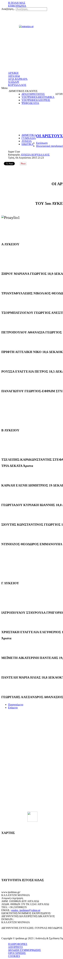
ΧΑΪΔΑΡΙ (13, 82)
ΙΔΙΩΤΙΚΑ (27, 144)
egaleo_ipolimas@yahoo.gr (25, 910)
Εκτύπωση (42, 142)
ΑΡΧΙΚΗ (13, 73)
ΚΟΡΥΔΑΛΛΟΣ (17, 85)
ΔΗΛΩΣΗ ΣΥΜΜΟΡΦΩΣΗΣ (24, 950)
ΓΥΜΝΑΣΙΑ (29, 138)
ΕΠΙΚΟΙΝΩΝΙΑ (17, 5)
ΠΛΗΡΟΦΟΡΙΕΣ (17, 944)
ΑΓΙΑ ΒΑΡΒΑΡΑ (18, 79)
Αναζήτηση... (8, 9)
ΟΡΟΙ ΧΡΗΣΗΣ (17, 953)
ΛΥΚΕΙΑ (27, 141)
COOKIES (14, 956)
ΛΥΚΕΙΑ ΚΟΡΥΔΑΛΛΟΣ (35, 154)
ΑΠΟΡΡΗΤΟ (15, 947)
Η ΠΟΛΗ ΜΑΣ (16, 2)
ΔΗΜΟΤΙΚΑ (29, 135)
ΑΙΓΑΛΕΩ (14, 76)
